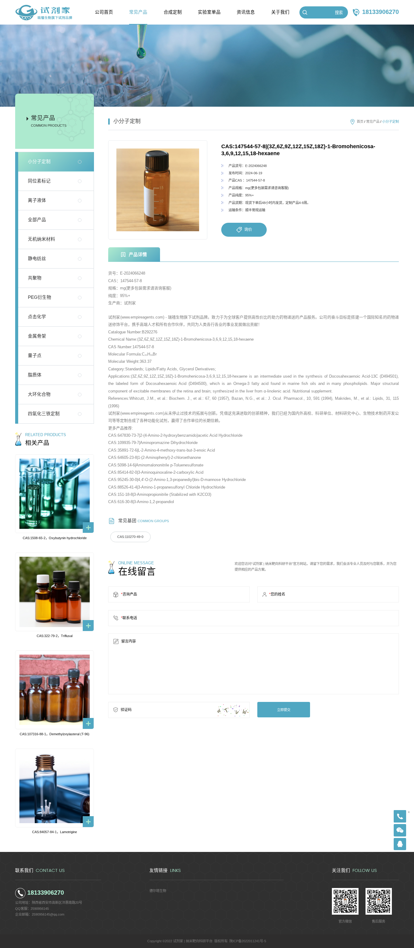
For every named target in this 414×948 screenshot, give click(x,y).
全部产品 (37, 219)
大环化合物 (39, 394)
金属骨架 (37, 336)
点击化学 (37, 316)
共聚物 (35, 277)
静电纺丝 (37, 258)
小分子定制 (39, 161)
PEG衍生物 (39, 297)
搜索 (339, 12)
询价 (248, 229)
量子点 (35, 355)
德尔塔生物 (157, 891)
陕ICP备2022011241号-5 (247, 941)
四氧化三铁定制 (44, 413)
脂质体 (35, 374)
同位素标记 (39, 181)
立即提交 (283, 710)
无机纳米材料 (41, 239)
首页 (360, 121)
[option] (158, 190)
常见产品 (372, 121)
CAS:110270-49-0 (130, 537)
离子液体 (37, 200)
